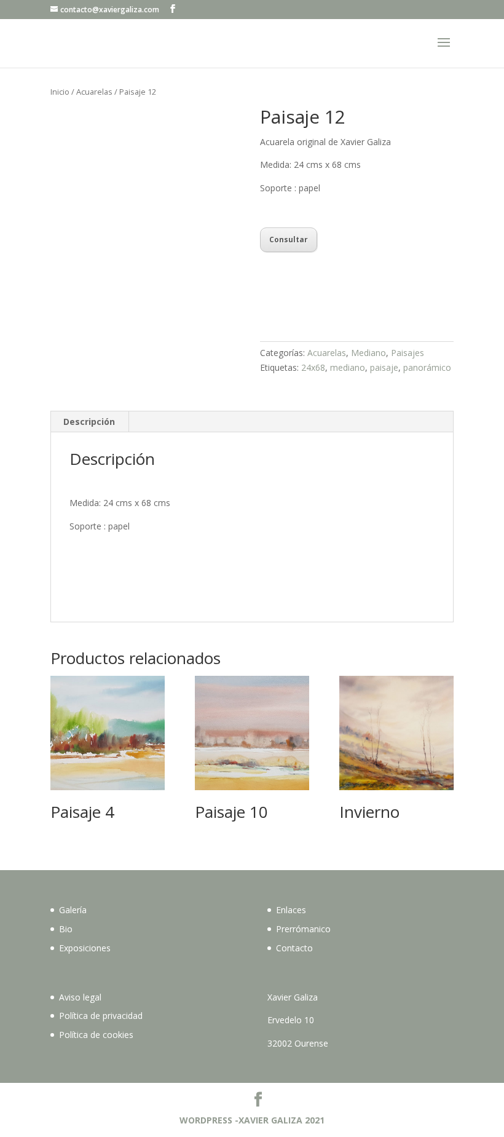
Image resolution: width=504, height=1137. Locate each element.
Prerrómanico (303, 929)
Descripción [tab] (89, 421)
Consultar (288, 239)
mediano (347, 367)
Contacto (294, 948)
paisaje (384, 367)
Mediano (368, 353)
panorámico (427, 367)
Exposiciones (85, 948)
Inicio (59, 91)
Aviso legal (80, 997)
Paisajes (407, 353)
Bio (66, 929)
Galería (73, 910)
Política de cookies (96, 1034)
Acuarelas (94, 91)
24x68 (313, 367)
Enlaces (291, 910)
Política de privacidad (101, 1015)
